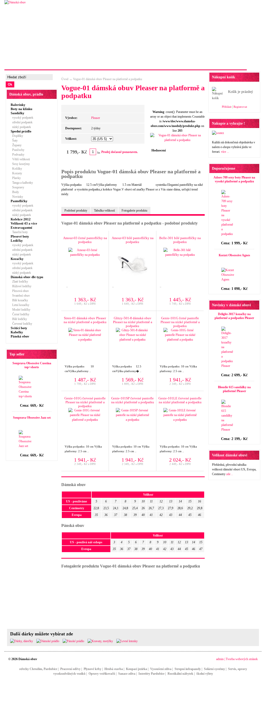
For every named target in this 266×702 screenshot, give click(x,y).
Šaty (14, 140)
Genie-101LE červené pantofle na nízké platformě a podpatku (180, 400)
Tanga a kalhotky (22, 182)
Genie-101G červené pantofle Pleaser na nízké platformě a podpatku (85, 402)
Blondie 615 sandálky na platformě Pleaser (234, 389)
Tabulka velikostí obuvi (117, 63)
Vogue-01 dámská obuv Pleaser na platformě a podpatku (107, 79)
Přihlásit (226, 106)
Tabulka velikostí (104, 210)
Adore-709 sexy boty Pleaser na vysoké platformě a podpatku (234, 179)
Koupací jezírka (136, 669)
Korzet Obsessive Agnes (234, 255)
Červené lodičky (21, 324)
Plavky (16, 178)
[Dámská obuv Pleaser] (15, 2)
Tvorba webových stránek (242, 659)
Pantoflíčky (19, 201)
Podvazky (17, 154)
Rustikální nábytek (180, 673)
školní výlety (204, 673)
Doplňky (17, 136)
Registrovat (240, 106)
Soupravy (17, 187)
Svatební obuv (20, 295)
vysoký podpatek (22, 117)
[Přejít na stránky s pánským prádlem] (73, 641)
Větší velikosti (20, 159)
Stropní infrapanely (188, 669)
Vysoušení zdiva (160, 669)
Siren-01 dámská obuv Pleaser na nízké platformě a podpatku (85, 320)
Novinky (17, 197)
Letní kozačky (20, 305)
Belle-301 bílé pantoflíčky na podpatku (180, 240)
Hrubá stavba (113, 669)
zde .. (229, 474)
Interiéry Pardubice (151, 673)
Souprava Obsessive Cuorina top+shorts (31, 365)
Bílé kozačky (19, 300)
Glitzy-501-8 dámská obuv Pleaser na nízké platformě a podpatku (132, 322)
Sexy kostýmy (20, 164)
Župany (16, 145)
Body (15, 192)
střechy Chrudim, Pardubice (38, 669)
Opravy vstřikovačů (102, 673)
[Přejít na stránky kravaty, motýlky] (100, 641)
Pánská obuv (20, 336)
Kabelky (17, 332)
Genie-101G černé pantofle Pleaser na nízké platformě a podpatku (180, 322)
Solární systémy (214, 669)
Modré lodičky (20, 309)
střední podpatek (21, 122)
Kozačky (17, 259)
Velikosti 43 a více (24, 223)
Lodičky (17, 240)
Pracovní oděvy (70, 669)
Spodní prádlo (21, 131)
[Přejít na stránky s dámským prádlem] (47, 641)
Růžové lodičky (21, 286)
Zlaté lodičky (19, 281)
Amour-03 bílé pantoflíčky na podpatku (133, 240)
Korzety (16, 173)
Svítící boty (19, 328)
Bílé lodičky (19, 319)
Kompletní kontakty (165, 63)
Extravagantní (21, 227)
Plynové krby (92, 669)
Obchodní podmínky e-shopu (217, 63)
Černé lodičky (20, 314)
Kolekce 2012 (21, 219)
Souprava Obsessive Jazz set (32, 417)
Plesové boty (20, 236)
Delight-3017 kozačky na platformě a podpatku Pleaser (234, 316)
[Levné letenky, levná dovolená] (127, 641)
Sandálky (17, 113)
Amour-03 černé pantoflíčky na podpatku (85, 240)
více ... (225, 152)
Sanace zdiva (126, 673)
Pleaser (95, 118)
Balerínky (18, 105)
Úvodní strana (22, 63)
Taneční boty (19, 232)
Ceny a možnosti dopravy (66, 63)
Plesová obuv (20, 291)
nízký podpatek (21, 127)
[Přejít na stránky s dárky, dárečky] (21, 641)
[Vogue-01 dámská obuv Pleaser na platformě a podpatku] (177, 140)
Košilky (16, 168)
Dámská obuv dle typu (27, 277)
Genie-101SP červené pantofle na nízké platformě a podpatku (132, 400)
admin (220, 659)
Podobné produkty (75, 210)
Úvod (64, 79)
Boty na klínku (21, 109)
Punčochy (17, 150)
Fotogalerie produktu (134, 210)
